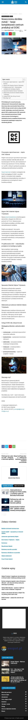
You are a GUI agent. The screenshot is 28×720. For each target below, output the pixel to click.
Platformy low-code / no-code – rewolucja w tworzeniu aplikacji (8, 457)
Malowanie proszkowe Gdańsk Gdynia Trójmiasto (14, 93)
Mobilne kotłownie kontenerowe (10, 528)
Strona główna (5, 14)
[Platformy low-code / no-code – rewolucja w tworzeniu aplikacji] (5, 501)
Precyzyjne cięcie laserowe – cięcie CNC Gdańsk (13, 82)
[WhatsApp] (13, 33)
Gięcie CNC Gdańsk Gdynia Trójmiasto (13, 85)
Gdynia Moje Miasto (9, 30)
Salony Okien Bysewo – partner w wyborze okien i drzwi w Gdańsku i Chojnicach (13, 588)
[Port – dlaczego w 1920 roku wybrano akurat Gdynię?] (5, 671)
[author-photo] (14, 475)
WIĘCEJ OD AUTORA (19, 485)
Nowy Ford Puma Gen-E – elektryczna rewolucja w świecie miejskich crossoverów (20, 459)
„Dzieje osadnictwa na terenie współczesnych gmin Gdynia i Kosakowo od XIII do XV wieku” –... (18, 679)
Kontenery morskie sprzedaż (9, 549)
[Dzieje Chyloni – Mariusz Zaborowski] (5, 663)
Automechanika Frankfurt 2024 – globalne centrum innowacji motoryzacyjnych (18, 508)
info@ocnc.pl (5, 411)
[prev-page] (3, 514)
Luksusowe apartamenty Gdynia (10, 536)
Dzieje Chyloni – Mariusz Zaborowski (18, 662)
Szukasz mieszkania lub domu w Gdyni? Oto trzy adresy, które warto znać (13, 593)
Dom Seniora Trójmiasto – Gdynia (10, 540)
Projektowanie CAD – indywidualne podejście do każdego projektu (13, 88)
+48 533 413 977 (8, 409)
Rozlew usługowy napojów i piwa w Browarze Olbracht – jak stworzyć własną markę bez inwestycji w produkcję (14, 582)
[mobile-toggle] (2, 2)
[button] (26, 2)
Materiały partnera (13, 14)
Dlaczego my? (7, 98)
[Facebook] (3, 33)
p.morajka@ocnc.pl (19, 409)
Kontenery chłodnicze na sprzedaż (11, 552)
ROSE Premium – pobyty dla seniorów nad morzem (12, 598)
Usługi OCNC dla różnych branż (12, 96)
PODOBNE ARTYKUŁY (7, 485)
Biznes (20, 14)
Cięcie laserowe (6, 172)
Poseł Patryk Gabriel (7, 559)
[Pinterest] (10, 33)
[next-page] (5, 514)
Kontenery (4, 543)
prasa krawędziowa (10, 217)
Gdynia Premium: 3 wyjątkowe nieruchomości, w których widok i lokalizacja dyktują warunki (14, 577)
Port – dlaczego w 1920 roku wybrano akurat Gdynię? (17, 670)
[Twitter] (6, 33)
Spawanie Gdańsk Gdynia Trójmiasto (13, 90)
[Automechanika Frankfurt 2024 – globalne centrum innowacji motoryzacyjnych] (5, 508)
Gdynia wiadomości (7, 556)
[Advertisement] (14, 9)
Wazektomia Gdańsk (7, 546)
